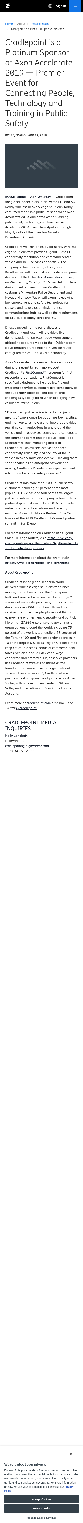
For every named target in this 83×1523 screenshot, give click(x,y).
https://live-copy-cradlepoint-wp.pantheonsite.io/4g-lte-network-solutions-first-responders (41, 543)
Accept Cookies (41, 1499)
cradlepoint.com (39, 703)
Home (9, 24)
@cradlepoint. (26, 708)
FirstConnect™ (36, 372)
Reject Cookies (41, 1508)
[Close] (71, 1453)
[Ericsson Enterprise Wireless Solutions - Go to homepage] (7, 5)
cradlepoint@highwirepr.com (27, 746)
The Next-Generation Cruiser (51, 277)
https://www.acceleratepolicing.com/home (37, 563)
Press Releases (39, 24)
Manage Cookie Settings (42, 1517)
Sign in (61, 6)
